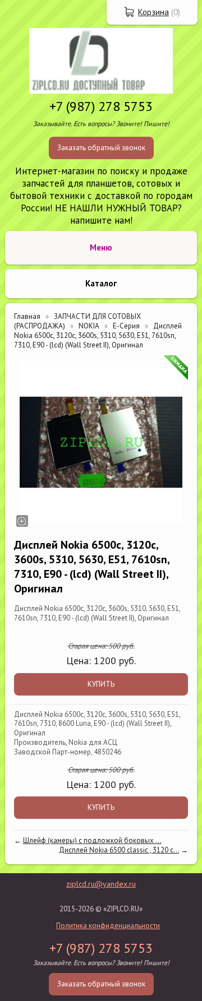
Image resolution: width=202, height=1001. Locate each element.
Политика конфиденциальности (108, 925)
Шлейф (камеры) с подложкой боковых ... (92, 840)
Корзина (153, 12)
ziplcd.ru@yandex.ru (101, 884)
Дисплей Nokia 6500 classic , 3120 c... (119, 850)
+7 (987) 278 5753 (101, 106)
